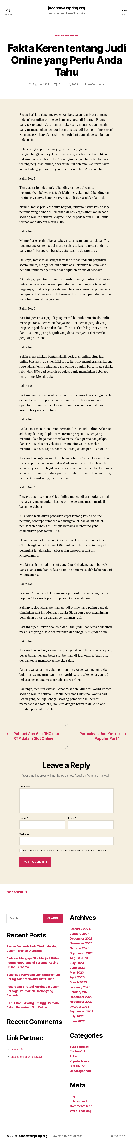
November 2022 (81, 1001)
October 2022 (79, 1006)
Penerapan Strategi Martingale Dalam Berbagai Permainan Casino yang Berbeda (33, 991)
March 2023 (78, 982)
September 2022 (81, 1011)
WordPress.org (80, 1111)
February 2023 (80, 987)
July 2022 (77, 1016)
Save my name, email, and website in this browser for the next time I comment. (65, 850)
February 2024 (80, 928)
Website (24, 834)
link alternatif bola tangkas (26, 1056)
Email (72, 818)
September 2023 (82, 953)
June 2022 (77, 1021)
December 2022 (81, 997)
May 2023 (77, 972)
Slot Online (77, 1066)
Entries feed (78, 1101)
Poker (74, 1056)
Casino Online (79, 1051)
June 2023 (77, 967)
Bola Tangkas (79, 1046)
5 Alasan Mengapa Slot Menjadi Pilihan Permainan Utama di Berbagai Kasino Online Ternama (33, 963)
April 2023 (77, 977)
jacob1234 (42, 84)
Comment (25, 786)
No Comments (95, 84)
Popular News (79, 1061)
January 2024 (80, 933)
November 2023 (81, 943)
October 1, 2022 (68, 84)
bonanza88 (16, 892)
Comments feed (81, 1106)
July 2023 (77, 963)
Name (23, 818)
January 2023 (80, 992)
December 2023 (81, 938)
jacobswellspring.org (66, 8)
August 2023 (79, 958)
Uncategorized (66, 35)
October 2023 (79, 948)
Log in (74, 1096)
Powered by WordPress (66, 1136)
